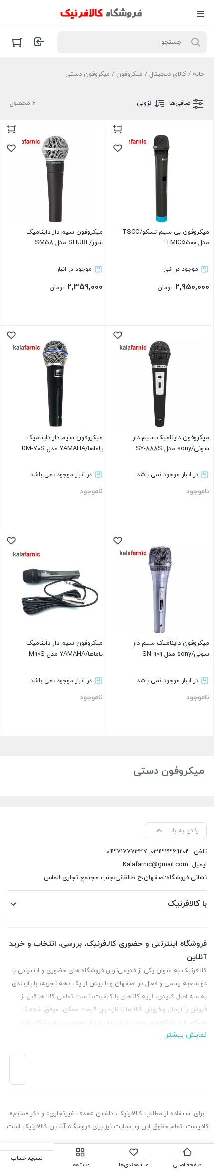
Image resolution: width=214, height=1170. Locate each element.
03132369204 (170, 851)
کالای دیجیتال (167, 74)
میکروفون (129, 74)
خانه (198, 74)
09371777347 (127, 851)
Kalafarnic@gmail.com (155, 864)
